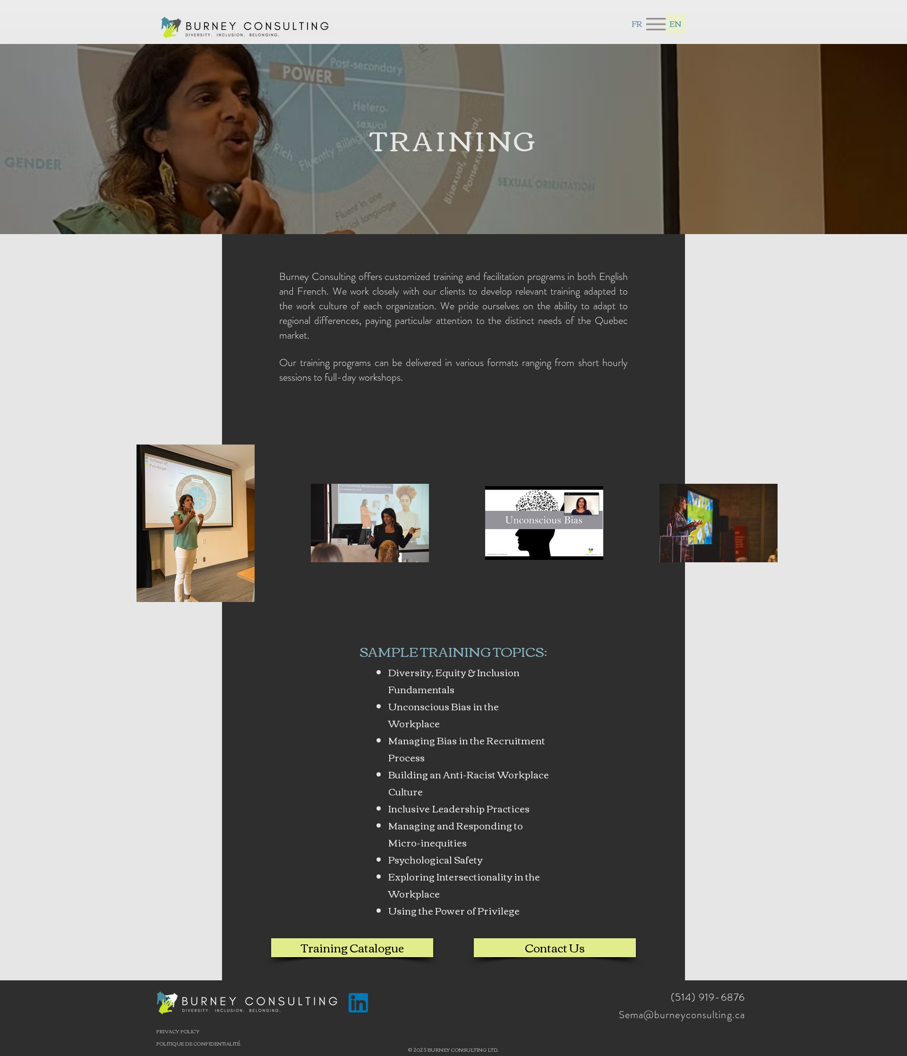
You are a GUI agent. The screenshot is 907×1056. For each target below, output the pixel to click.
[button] (656, 24)
